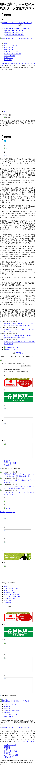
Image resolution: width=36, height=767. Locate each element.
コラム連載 (8, 60)
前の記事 (7, 461)
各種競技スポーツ (10, 50)
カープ (6, 43)
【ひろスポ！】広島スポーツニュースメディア (16, 63)
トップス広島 (8, 47)
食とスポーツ (8, 58)
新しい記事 (8, 465)
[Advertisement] (18, 90)
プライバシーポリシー (11, 710)
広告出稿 (7, 712)
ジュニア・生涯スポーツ (12, 54)
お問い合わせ (8, 717)
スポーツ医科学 (9, 56)
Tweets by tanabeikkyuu (7, 512)
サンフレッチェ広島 (11, 45)
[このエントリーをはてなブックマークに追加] (5, 142)
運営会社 (7, 706)
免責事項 (7, 708)
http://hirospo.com (28, 741)
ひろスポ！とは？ (10, 704)
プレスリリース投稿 (11, 715)
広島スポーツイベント (11, 52)
